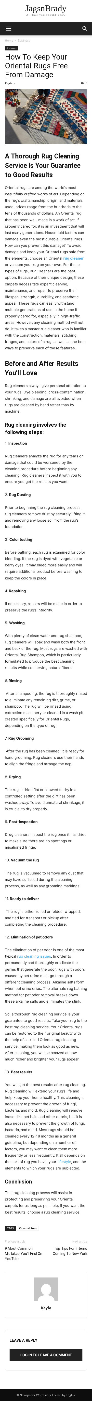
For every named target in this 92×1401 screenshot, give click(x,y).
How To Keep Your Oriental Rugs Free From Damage (36, 65)
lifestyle (64, 1161)
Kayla (8, 83)
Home (9, 40)
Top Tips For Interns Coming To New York (70, 1251)
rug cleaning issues (34, 956)
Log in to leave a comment (46, 1355)
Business (24, 40)
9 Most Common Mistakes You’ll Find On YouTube (23, 1253)
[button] (8, 28)
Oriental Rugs (28, 1228)
